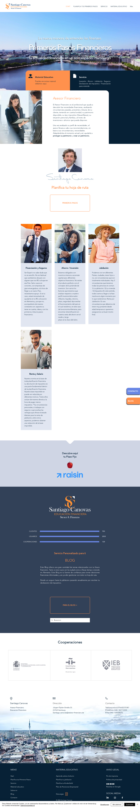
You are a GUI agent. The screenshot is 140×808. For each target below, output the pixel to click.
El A (54, 105)
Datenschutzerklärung (27, 805)
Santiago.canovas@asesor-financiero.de (68, 713)
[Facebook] (122, 797)
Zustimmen (129, 804)
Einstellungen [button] (104, 804)
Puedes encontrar (42, 81)
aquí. (45, 84)
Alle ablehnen (117, 804)
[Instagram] (115, 797)
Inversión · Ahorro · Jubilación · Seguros (94, 81)
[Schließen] (137, 804)
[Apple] (70, 465)
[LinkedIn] (107, 797)
